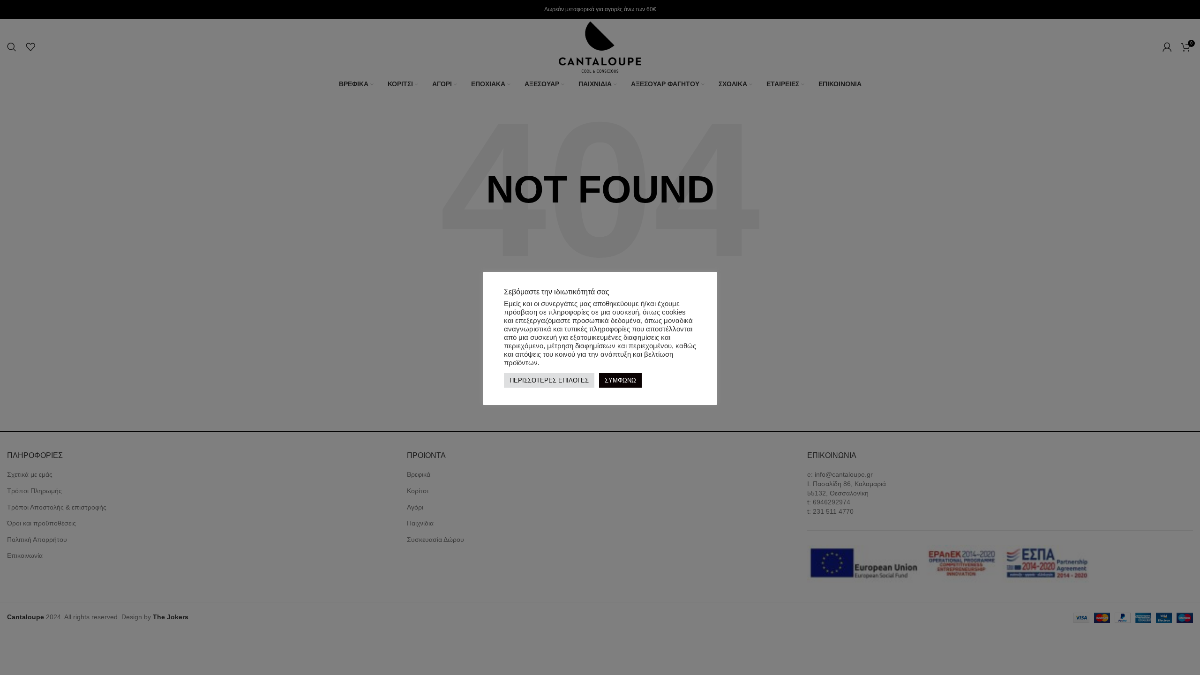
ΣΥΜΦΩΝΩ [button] (620, 380)
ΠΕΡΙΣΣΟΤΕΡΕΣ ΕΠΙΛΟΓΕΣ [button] (549, 380)
